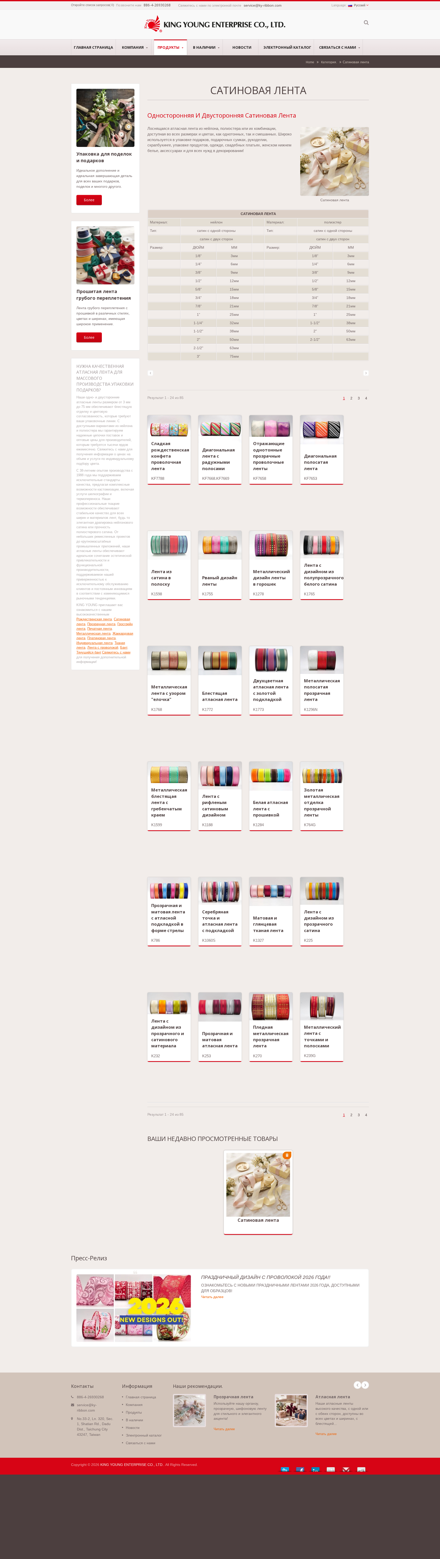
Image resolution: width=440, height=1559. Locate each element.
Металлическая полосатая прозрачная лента (322, 690)
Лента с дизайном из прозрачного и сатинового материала (167, 1033)
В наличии (204, 47)
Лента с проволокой (102, 647)
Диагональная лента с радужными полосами (218, 459)
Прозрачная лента (101, 624)
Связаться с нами (338, 47)
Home (310, 62)
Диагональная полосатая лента (320, 462)
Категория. (329, 62)
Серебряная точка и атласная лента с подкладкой (220, 921)
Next (365, 1385)
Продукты (169, 47)
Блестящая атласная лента (220, 696)
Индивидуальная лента (94, 643)
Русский (359, 5)
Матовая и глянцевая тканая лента (268, 924)
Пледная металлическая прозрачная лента (270, 1036)
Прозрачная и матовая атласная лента (220, 1039)
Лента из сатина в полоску (161, 578)
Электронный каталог (287, 47)
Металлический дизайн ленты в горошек (271, 578)
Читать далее (254, 1197)
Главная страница (93, 47)
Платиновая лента (101, 638)
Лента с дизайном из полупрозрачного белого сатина (324, 574)
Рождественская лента (94, 619)
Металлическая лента (93, 633)
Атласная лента (332, 1397)
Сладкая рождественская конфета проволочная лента (170, 456)
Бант (123, 647)
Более (89, 199)
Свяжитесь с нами (116, 652)
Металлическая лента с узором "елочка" (169, 693)
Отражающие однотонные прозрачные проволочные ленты (268, 456)
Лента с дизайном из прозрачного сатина (319, 921)
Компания (133, 47)
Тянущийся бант (88, 652)
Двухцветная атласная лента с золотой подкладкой (270, 690)
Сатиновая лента (258, 1220)
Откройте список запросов (90, 5)
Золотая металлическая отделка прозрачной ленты (321, 802)
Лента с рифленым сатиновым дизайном (215, 805)
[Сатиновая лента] (334, 162)
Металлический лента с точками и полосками (322, 1036)
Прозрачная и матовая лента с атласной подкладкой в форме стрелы (168, 917)
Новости (241, 47)
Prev (357, 1385)
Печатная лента (99, 629)
